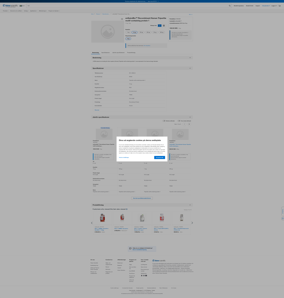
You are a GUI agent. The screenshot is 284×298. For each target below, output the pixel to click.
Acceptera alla (159, 157)
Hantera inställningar (124, 157)
